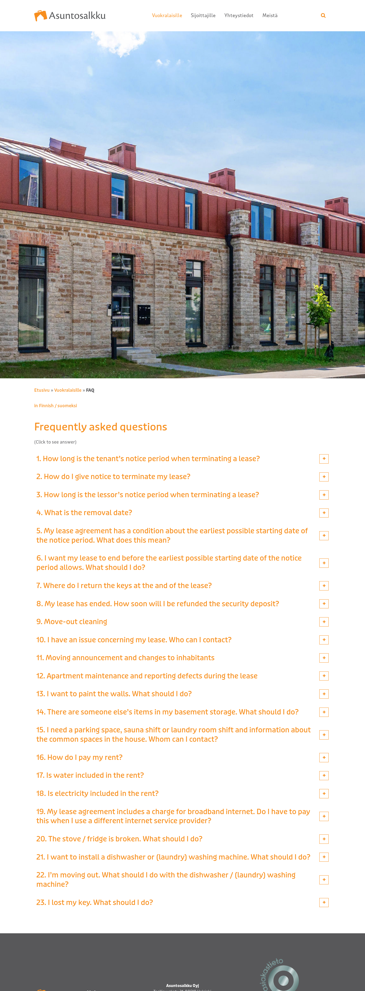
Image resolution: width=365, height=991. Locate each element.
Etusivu (42, 390)
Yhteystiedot (239, 16)
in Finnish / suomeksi (55, 406)
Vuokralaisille (167, 16)
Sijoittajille (203, 16)
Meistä (270, 16)
